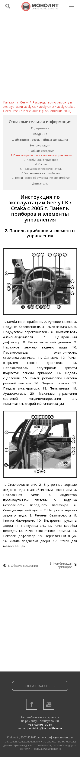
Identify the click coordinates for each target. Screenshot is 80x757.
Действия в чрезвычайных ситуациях (40, 140)
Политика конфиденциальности (53, 737)
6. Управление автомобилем (41, 173)
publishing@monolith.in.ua (45, 728)
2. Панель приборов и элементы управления (41, 155)
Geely (24, 102)
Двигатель (40, 183)
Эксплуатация (40, 145)
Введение (40, 134)
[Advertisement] (40, 58)
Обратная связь (40, 686)
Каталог (9, 102)
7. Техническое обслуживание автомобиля (41, 178)
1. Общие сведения (41, 151)
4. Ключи (41, 164)
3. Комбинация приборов (41, 160)
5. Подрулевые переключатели (41, 169)
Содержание (40, 128)
